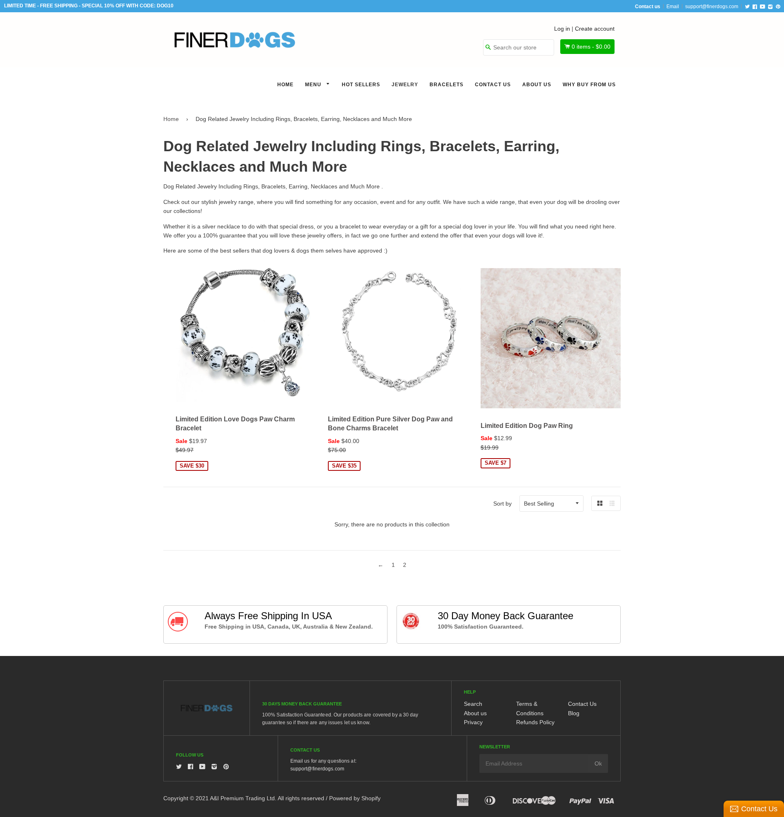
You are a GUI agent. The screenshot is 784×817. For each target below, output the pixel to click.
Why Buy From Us (589, 84)
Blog (573, 713)
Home (285, 84)
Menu (314, 84)
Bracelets (446, 84)
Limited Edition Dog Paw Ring (527, 425)
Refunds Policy (535, 722)
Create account (595, 28)
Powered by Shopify (355, 798)
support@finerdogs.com (711, 6)
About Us (536, 84)
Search (473, 704)
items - (591, 46)
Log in (562, 28)
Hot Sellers (361, 84)
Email (672, 6)
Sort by (502, 503)
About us (475, 713)
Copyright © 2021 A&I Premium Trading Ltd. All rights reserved (243, 798)
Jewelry (405, 84)
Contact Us (493, 84)
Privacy (473, 722)
